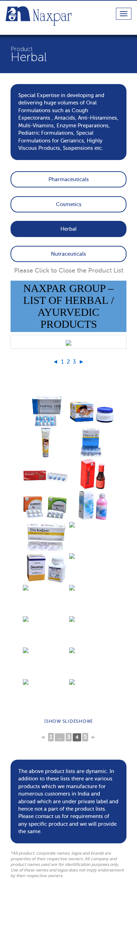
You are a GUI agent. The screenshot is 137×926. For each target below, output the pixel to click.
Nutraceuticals (68, 254)
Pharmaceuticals (68, 179)
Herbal (68, 229)
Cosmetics (68, 204)
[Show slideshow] (68, 721)
